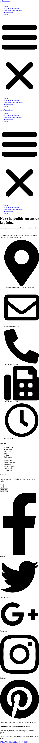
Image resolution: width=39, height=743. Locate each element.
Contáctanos (8, 12)
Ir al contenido (5, 1)
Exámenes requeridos (11, 8)
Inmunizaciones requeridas (13, 10)
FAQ (6, 14)
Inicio (6, 6)
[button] (19, 56)
